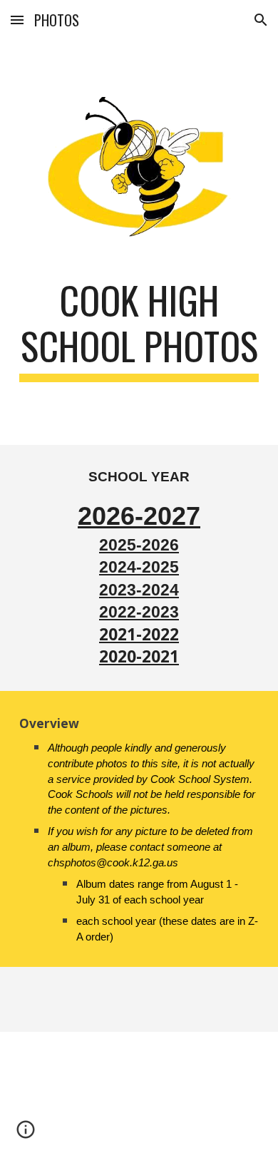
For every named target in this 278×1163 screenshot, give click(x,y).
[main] (139, 329)
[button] (17, 19)
